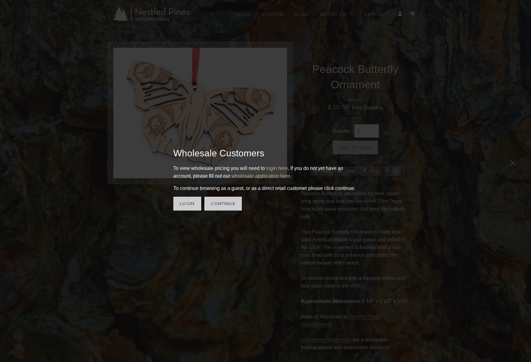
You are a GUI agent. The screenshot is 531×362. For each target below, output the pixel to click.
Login (187, 203)
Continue (223, 203)
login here (277, 168)
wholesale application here (260, 176)
